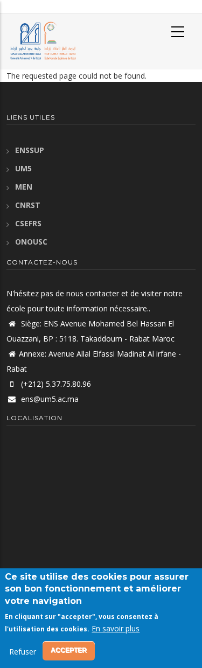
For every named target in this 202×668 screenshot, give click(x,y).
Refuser (22, 651)
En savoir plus (116, 628)
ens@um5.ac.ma (49, 399)
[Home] (42, 41)
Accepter (69, 650)
